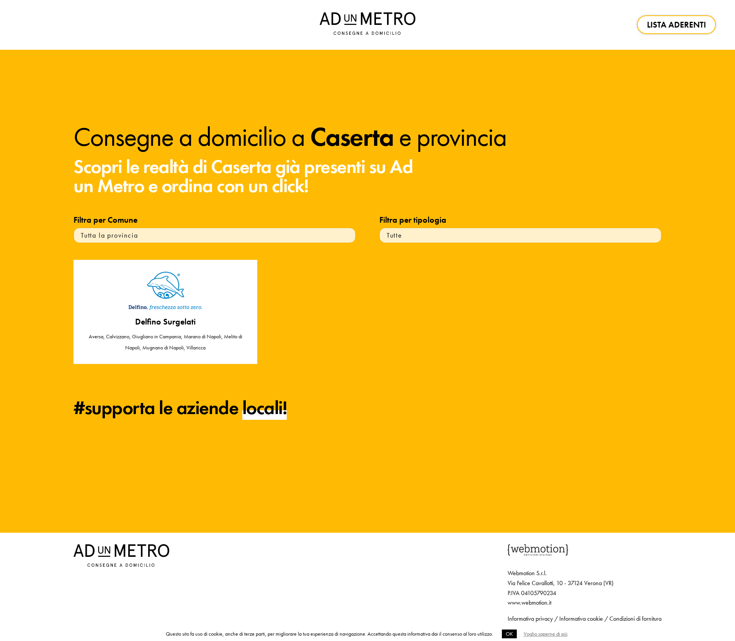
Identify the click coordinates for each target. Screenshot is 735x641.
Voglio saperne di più (546, 633)
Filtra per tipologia (412, 219)
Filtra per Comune (105, 219)
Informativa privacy (530, 619)
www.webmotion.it (529, 603)
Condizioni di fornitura (635, 619)
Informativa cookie (581, 619)
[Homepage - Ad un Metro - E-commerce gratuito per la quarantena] (367, 25)
